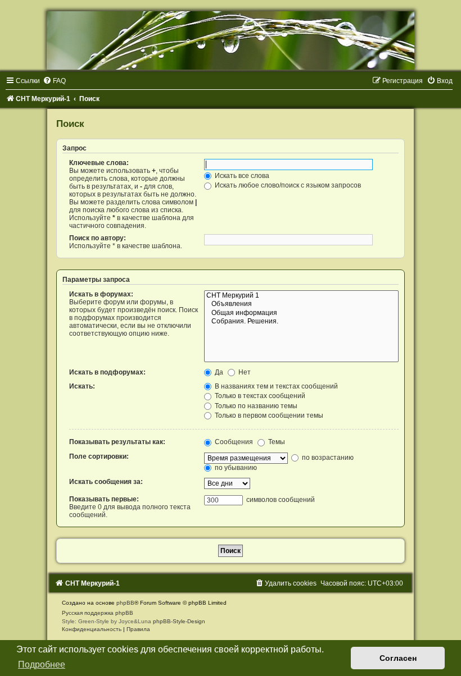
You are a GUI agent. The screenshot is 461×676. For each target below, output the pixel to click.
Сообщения (233, 442)
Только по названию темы (255, 406)
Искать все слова (241, 176)
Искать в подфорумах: (107, 372)
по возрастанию (327, 458)
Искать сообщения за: (106, 482)
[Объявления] (301, 304)
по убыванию (235, 468)
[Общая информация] (301, 313)
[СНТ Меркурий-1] (230, 40)
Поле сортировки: (99, 456)
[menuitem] (54, 81)
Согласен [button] (398, 658)
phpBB (125, 603)
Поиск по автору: (97, 238)
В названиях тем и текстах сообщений (275, 386)
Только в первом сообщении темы (268, 415)
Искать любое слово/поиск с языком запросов (287, 185)
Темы (275, 442)
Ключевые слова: (99, 163)
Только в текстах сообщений (259, 396)
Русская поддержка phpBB (97, 613)
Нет (244, 372)
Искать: (82, 386)
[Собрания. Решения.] (301, 321)
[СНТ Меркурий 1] (301, 295)
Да (218, 372)
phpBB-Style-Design (179, 621)
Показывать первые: (104, 499)
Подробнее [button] (41, 664)
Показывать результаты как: (117, 442)
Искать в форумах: (101, 294)
